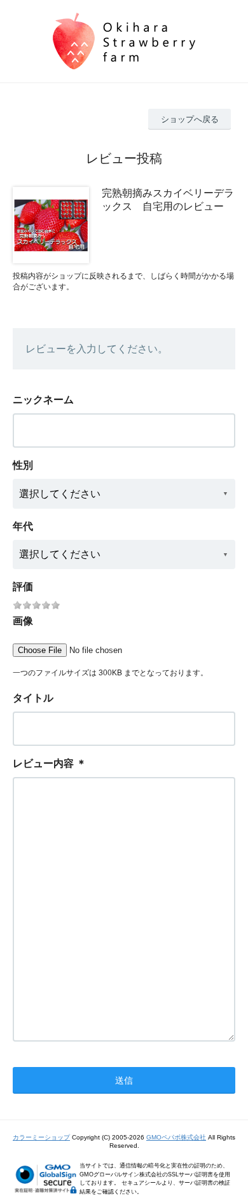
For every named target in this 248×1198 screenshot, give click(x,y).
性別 (23, 465)
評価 (23, 586)
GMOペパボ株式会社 (176, 1137)
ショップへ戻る (190, 119)
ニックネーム (43, 399)
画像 (23, 621)
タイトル (33, 697)
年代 (23, 526)
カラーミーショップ (41, 1137)
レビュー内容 (43, 763)
